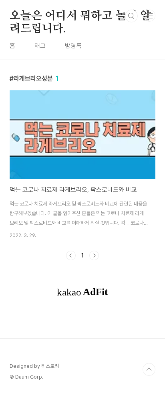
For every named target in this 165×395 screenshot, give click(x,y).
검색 (131, 16)
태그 (40, 46)
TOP (149, 369)
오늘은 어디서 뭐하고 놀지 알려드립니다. (80, 16)
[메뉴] (149, 16)
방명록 (73, 46)
